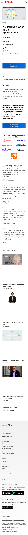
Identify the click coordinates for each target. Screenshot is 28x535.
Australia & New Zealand (9, 477)
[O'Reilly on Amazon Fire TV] (7, 509)
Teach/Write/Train (7, 436)
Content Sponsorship (8, 453)
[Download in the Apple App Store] (7, 494)
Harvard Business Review (12, 54)
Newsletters (5, 464)
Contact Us (5, 461)
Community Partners (7, 446)
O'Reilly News (5, 441)
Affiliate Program (6, 448)
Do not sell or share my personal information (13, 520)
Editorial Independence (7, 529)
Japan (3, 479)
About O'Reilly (6, 433)
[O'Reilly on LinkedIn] (9, 425)
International (6, 474)
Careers (4, 439)
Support (4, 458)
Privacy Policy (5, 466)
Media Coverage (6, 444)
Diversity (4, 451)
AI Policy (4, 469)
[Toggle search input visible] (26, 2)
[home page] (9, 2)
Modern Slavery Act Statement (9, 531)
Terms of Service (6, 527)
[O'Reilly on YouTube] (11, 425)
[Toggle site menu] (2, 2)
